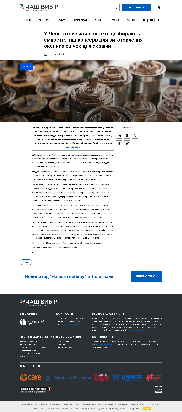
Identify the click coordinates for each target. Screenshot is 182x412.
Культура (61, 20)
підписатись (146, 276)
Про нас (115, 20)
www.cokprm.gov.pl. (138, 330)
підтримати (136, 7)
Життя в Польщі (80, 20)
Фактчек (131, 20)
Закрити (146, 409)
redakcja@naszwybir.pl (70, 324)
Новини (27, 20)
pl (158, 20)
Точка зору (44, 20)
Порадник (99, 20)
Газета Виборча (72, 147)
